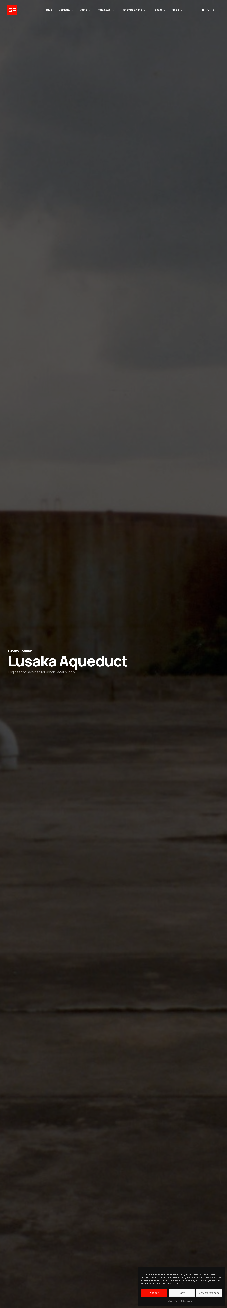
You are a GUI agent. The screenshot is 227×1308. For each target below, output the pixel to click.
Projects (157, 10)
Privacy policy (187, 1301)
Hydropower (104, 10)
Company (64, 10)
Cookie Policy (174, 1301)
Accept (154, 1293)
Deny (182, 1293)
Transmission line (131, 10)
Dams (83, 10)
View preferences (209, 1293)
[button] (214, 10)
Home (48, 10)
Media (175, 10)
